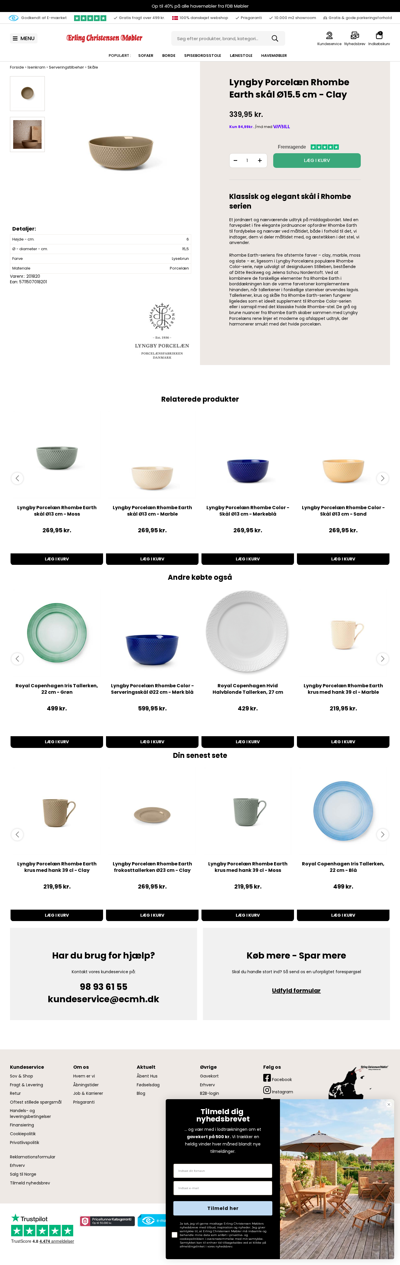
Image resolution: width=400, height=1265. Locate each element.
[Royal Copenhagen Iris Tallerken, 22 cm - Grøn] (57, 632)
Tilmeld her (223, 1208)
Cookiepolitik (23, 1134)
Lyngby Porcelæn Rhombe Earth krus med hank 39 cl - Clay (57, 867)
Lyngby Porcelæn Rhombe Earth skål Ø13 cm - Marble (152, 510)
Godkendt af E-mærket (43, 18)
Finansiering (22, 1125)
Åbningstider (86, 1085)
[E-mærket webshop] (158, 1220)
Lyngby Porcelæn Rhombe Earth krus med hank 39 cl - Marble (343, 688)
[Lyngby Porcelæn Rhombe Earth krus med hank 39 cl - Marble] (343, 632)
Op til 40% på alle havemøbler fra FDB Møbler (200, 6)
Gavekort (209, 1076)
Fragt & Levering (26, 1085)
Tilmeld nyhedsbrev (30, 1183)
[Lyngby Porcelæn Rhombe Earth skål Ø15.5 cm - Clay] (121, 155)
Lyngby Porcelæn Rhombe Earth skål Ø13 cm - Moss (57, 510)
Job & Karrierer (88, 1093)
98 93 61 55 (103, 987)
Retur (15, 1093)
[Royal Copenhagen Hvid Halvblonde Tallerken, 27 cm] (247, 632)
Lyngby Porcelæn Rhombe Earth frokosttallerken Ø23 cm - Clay (152, 867)
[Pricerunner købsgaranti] (107, 1221)
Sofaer (145, 55)
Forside (17, 67)
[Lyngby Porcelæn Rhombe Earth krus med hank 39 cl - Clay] (57, 811)
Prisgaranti (84, 1102)
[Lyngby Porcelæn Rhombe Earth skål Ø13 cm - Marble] (152, 454)
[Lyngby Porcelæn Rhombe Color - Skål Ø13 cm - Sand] (343, 454)
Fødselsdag (148, 1085)
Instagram (282, 1092)
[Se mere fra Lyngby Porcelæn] (162, 330)
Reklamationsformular (32, 1157)
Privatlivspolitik (24, 1142)
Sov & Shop (21, 1076)
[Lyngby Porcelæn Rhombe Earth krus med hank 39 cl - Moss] (247, 811)
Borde (168, 55)
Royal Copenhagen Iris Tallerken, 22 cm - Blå (343, 867)
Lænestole (241, 55)
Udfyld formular (296, 990)
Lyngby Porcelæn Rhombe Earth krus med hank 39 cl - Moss (248, 867)
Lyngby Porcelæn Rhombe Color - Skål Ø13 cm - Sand (343, 510)
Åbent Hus (147, 1076)
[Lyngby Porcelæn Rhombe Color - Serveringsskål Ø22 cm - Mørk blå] (152, 632)
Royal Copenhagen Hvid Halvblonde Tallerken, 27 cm (248, 688)
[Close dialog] (389, 1104)
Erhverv (17, 1165)
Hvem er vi (84, 1076)
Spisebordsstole (202, 55)
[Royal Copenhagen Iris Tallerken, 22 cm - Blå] (343, 811)
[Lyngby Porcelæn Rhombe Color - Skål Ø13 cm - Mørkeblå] (247, 454)
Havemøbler (274, 55)
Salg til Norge (23, 1174)
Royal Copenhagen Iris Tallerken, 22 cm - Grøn (57, 688)
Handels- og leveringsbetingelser (30, 1113)
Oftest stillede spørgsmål (35, 1102)
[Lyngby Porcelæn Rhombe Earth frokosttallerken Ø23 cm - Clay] (152, 811)
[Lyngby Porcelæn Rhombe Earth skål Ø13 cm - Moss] (57, 454)
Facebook (281, 1079)
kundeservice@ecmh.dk (103, 999)
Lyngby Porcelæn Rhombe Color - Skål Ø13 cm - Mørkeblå (247, 510)
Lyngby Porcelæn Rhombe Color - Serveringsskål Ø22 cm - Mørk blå (152, 688)
